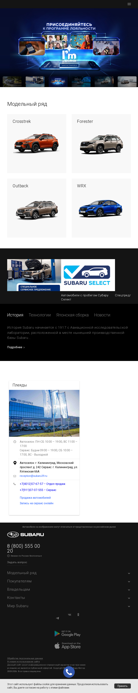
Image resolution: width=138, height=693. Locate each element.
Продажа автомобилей (35, 497)
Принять (123, 686)
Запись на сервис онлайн (36, 503)
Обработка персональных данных (25, 658)
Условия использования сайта (23, 661)
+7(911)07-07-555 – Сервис (38, 490)
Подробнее (14, 347)
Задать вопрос (17, 562)
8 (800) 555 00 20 (23, 548)
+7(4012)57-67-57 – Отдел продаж (42, 484)
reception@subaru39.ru (33, 476)
